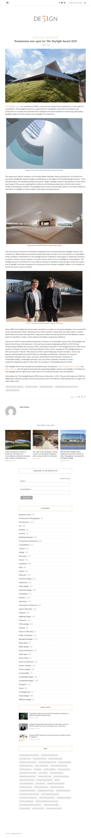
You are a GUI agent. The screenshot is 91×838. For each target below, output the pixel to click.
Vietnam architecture (51, 804)
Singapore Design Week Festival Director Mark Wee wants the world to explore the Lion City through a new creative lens (48, 725)
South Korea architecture (50, 794)
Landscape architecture (28, 605)
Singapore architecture (46, 790)
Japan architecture (44, 776)
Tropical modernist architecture (47, 801)
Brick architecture (39, 758)
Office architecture (26, 783)
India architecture (56, 773)
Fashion (22, 571)
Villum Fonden (63, 366)
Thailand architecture (46, 797)
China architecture (55, 758)
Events (21, 560)
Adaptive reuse (25, 515)
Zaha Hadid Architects (54, 808)
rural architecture (41, 787)
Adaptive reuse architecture (29, 755)
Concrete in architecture (47, 762)
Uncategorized (24, 692)
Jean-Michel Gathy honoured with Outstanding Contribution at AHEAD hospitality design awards (49, 714)
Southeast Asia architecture (29, 794)
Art (20, 526)
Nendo (57, 780)
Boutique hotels (25, 758)
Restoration (23, 643)
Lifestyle (22, 613)
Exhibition (23, 564)
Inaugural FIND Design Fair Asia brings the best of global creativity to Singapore (50, 736)
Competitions (24, 545)
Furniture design (25, 579)
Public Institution (25, 635)
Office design (24, 624)
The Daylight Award (13, 106)
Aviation (22, 530)
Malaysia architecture (61, 776)
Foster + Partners (49, 769)
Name (23, 481)
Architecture (38, 37)
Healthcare (23, 582)
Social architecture (26, 662)
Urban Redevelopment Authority (30, 804)
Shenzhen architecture (27, 790)
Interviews (23, 601)
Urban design (24, 696)
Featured (22, 575)
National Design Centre (44, 780)
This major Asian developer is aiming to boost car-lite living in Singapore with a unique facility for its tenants (45, 454)
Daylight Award (31, 386)
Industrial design (25, 590)
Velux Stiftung (10, 369)
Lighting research (46, 386)
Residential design (26, 639)
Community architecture (28, 541)
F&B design (37, 769)
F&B (20, 567)
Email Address (26, 489)
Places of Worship (26, 632)
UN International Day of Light (66, 386)
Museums (22, 620)
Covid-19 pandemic (65, 762)
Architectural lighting (14, 386)
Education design (25, 769)
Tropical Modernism (26, 801)
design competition (26, 765)
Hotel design (24, 586)
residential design (26, 787)
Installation (23, 594)
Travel (21, 688)
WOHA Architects (38, 808)
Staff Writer (24, 407)
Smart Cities (23, 658)
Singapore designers (63, 790)
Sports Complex (25, 665)
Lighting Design (51, 37)
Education (23, 556)
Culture (22, 548)
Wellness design (25, 699)
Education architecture (59, 765)
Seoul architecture (57, 787)
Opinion (22, 628)
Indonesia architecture (27, 776)
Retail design (24, 647)
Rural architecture (26, 650)
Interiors (22, 598)
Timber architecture (64, 797)
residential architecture (55, 783)
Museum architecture (27, 780)
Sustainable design (26, 677)
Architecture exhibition (49, 755)
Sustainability (24, 673)
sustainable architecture (28, 797)
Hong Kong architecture (28, 773)
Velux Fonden (75, 366)
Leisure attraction (25, 609)
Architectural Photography (29, 518)
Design (21, 552)
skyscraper (23, 654)
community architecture (28, 762)
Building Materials (26, 537)
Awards (22, 533)
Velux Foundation (12, 390)
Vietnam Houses (25, 808)
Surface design (24, 669)
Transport (22, 684)
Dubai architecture (41, 765)
